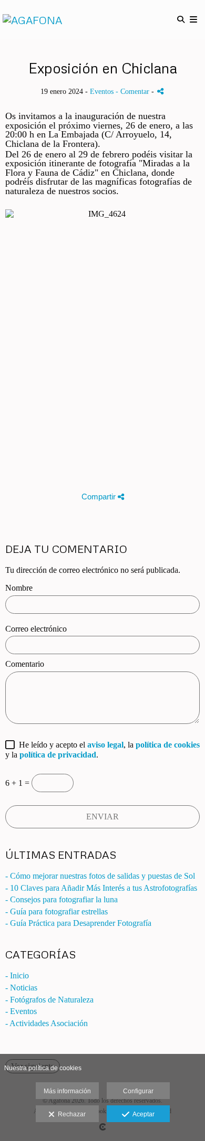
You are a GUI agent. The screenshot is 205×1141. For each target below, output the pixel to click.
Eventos (102, 91)
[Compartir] (160, 91)
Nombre (19, 587)
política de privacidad (57, 754)
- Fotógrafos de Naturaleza (49, 999)
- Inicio (17, 975)
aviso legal (105, 744)
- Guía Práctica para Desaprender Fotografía (78, 923)
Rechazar (70, 1114)
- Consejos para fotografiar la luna (61, 899)
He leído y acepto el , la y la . (102, 749)
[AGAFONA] (32, 19)
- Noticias (21, 987)
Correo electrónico (36, 628)
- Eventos (21, 1011)
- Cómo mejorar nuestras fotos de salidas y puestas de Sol (100, 875)
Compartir (99, 496)
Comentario (24, 663)
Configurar (138, 1091)
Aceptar (142, 1114)
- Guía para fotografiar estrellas (56, 911)
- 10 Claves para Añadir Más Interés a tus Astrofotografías (101, 887)
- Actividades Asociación (46, 1023)
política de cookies (168, 744)
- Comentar (133, 91)
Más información (67, 1091)
